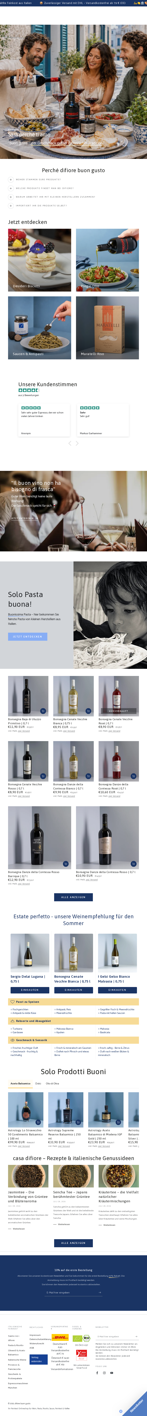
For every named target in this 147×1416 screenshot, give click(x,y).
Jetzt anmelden (100, 722)
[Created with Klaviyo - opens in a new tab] (73, 755)
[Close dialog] (123, 664)
